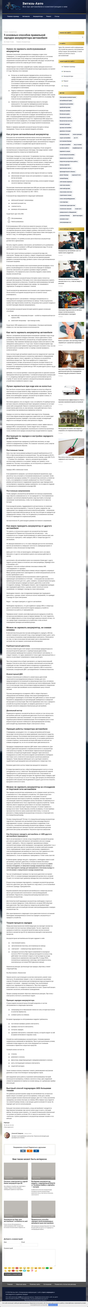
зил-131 (76, 137)
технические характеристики (67, 205)
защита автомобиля (65, 137)
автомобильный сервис (66, 100)
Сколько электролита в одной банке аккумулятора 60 (16, 1182)
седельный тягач (76, 175)
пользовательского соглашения (15, 1300)
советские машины (65, 185)
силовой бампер (64, 178)
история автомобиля (65, 144)
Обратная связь (21, 1284)
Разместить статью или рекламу (65, 1284)
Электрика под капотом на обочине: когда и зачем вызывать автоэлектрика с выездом (70, 312)
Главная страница (13, 16)
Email (23, 1242)
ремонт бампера (64, 175)
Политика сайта (35, 1284)
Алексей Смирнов (17, 1133)
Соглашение (47, 1284)
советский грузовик (65, 188)
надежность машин (65, 151)
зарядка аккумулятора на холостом (20, 777)
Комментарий (8, 1248)
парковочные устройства (66, 158)
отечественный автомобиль (67, 154)
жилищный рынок (64, 134)
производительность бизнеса (67, 171)
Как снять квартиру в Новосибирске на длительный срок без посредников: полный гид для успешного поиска (71, 371)
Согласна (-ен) (53, 1305)
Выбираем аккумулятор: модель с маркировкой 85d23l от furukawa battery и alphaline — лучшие (43, 1184)
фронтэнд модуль (77, 215)
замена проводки (77, 134)
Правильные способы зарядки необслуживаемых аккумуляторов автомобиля (42, 1221)
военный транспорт (65, 124)
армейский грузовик (65, 107)
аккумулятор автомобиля (66, 104)
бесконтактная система (66, 120)
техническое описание (65, 208)
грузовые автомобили (65, 127)
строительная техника (65, 195)
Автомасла (26, 16)
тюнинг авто (78, 208)
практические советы (65, 168)
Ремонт (48, 16)
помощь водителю (65, 164)
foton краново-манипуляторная (68, 97)
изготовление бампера (66, 141)
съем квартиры (64, 202)
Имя (5, 1242)
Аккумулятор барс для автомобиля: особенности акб (16, 1220)
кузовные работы (64, 148)
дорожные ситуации (65, 131)
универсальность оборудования (68, 212)
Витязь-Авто (33, 3)
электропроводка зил (65, 222)
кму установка (78, 144)
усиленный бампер (65, 215)
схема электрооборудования (67, 198)
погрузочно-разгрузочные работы (69, 161)
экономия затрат (64, 219)
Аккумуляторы (38, 16)
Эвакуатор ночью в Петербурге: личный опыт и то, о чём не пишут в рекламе (70, 281)
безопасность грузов (65, 117)
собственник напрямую (66, 181)
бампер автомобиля (65, 110)
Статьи (57, 16)
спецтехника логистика (66, 192)
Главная (10, 1284)
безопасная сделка (65, 114)
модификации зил (77, 148)
